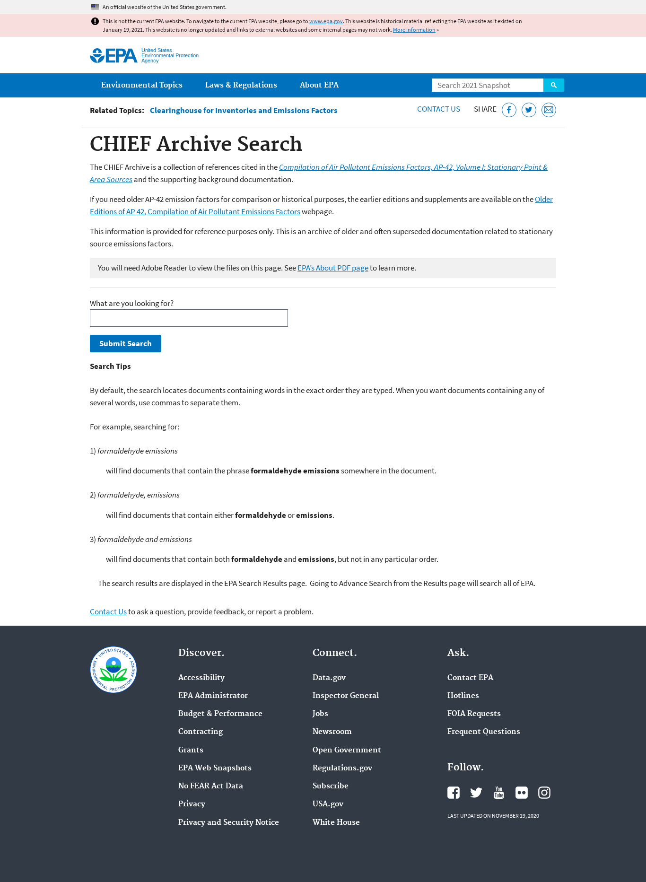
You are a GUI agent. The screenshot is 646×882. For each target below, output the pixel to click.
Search (553, 85)
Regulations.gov (342, 768)
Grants (190, 750)
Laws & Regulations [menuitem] (241, 85)
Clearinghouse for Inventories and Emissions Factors (244, 110)
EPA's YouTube (499, 792)
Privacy (191, 804)
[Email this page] (548, 110)
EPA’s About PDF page (332, 267)
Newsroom (332, 732)
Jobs (320, 714)
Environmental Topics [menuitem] (142, 85)
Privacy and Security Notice (228, 823)
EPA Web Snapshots (215, 768)
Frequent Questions (483, 732)
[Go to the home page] (114, 55)
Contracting (200, 732)
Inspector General (346, 696)
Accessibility (201, 678)
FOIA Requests (474, 714)
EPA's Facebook (453, 792)
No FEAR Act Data (210, 786)
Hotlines (463, 696)
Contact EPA (470, 678)
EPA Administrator (213, 696)
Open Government (347, 750)
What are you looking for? (132, 303)
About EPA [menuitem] (319, 85)
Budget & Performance (220, 714)
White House (336, 823)
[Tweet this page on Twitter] (529, 110)
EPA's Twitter (476, 792)
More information (414, 29)
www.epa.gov (326, 21)
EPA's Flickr (521, 792)
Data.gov (329, 678)
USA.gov (328, 804)
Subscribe (331, 786)
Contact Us (438, 109)
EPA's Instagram (544, 792)
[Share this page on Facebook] (509, 110)
